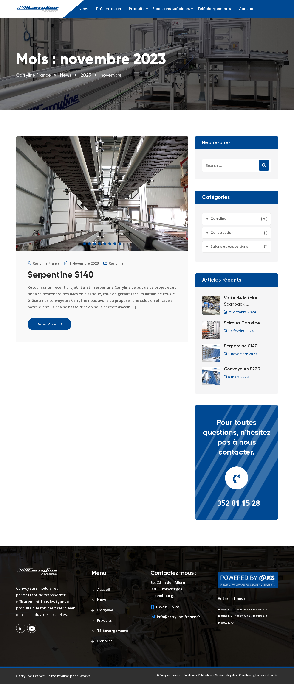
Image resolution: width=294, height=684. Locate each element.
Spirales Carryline (242, 323)
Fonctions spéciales (171, 9)
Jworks (84, 675)
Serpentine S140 (61, 275)
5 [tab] (104, 243)
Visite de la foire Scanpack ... (240, 301)
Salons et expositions (229, 246)
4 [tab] (99, 243)
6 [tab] (109, 243)
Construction (221, 233)
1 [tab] (84, 243)
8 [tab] (120, 243)
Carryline (116, 263)
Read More (46, 324)
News (83, 9)
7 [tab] (114, 243)
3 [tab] (94, 243)
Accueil (103, 590)
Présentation (108, 9)
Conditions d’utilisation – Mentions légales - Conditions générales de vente (231, 675)
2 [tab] (89, 243)
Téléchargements (214, 9)
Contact (247, 9)
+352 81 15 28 (236, 503)
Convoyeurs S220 (242, 369)
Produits (136, 9)
